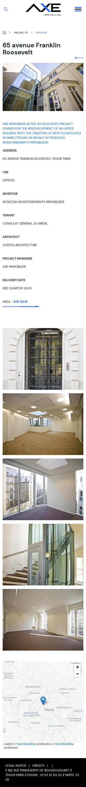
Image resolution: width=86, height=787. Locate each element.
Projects (21, 32)
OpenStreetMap (26, 744)
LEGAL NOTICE (15, 766)
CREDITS (38, 766)
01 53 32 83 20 (51, 775)
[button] (43, 700)
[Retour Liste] (79, 57)
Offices (41, 32)
